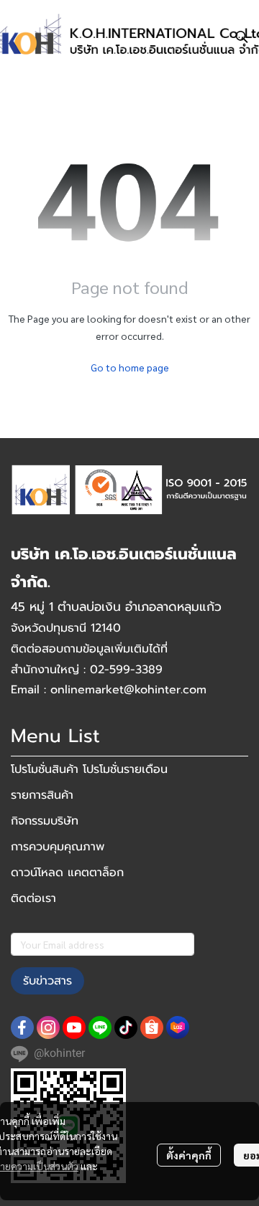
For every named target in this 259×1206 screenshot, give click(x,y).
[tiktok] (125, 1027)
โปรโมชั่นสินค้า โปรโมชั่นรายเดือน (89, 769)
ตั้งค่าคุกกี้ (189, 1155)
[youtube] (74, 1027)
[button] (242, 37)
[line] (100, 1027)
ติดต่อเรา (33, 898)
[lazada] (177, 1027)
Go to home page (130, 367)
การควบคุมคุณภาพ (57, 846)
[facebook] (22, 1027)
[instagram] (48, 1027)
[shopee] (151, 1027)
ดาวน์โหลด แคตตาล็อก (67, 872)
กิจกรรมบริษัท (44, 821)
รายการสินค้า (42, 795)
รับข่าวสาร (47, 980)
